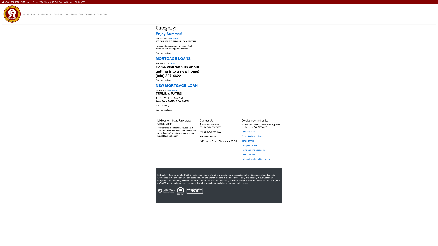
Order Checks (103, 14)
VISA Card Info (249, 154)
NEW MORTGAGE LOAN (177, 85)
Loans (66, 14)
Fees (80, 14)
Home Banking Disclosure (253, 149)
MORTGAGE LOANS (173, 58)
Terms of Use (248, 140)
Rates (74, 14)
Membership (46, 14)
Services (58, 14)
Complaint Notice (249, 145)
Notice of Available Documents (256, 158)
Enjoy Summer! (169, 33)
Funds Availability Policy (253, 136)
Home (26, 14)
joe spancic (174, 38)
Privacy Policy (248, 131)
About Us (35, 14)
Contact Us (90, 14)
